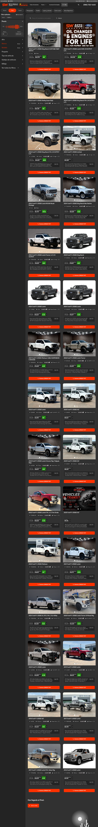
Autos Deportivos (68, 10)
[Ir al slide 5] (49, 45)
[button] (30, 35)
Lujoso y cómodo (47, 10)
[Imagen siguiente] (58, 35)
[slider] (3, 26)
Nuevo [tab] (4, 10)
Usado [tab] (20, 10)
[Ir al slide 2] (42, 45)
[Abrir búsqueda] (78, 5)
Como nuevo (57, 10)
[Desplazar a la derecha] (94, 53)
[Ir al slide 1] (39, 45)
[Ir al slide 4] (46, 45)
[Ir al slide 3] (44, 45)
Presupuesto (30, 10)
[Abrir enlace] (81, 53)
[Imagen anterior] (29, 35)
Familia (38, 10)
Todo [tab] (12, 10)
